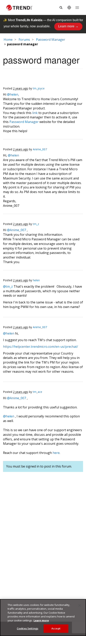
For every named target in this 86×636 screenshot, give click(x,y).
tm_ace (37, 392)
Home (8, 39)
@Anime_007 (16, 230)
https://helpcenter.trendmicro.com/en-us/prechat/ (40, 346)
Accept (55, 628)
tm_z (36, 224)
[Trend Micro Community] (19, 7)
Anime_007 (40, 149)
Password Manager (50, 39)
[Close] (79, 605)
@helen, (13, 94)
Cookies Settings (27, 628)
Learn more (41, 620)
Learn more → (68, 26)
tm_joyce (39, 88)
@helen (13, 155)
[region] (43, 617)
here (56, 453)
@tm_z (8, 286)
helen (36, 280)
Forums (24, 39)
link (35, 113)
